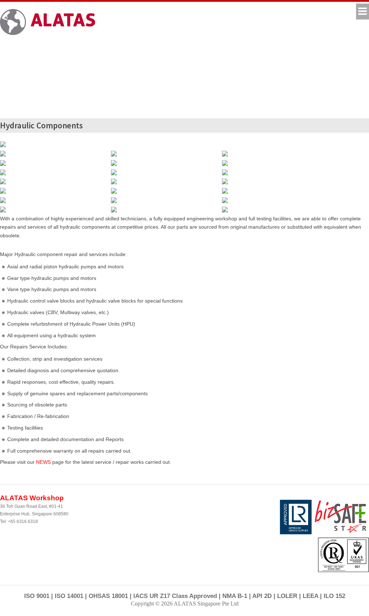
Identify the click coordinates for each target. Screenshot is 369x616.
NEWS (43, 462)
